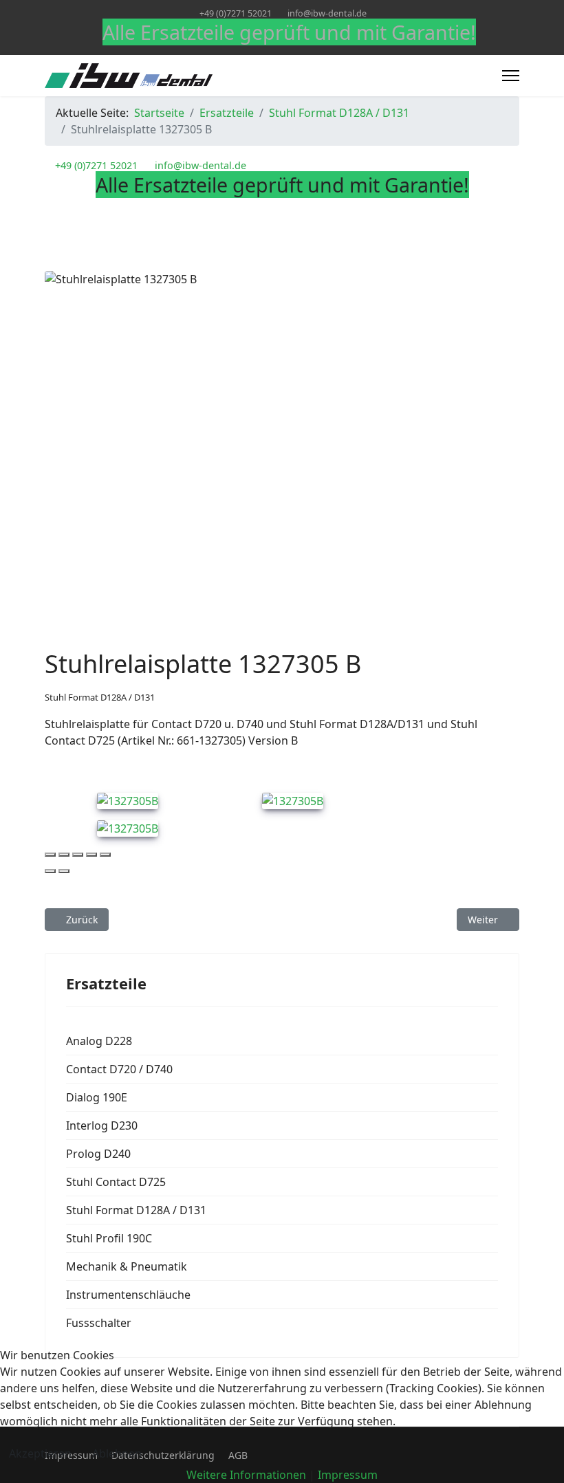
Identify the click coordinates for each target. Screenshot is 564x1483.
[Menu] (510, 75)
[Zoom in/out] (91, 855)
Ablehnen (117, 1453)
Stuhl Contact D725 (116, 1181)
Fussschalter (98, 1322)
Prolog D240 (98, 1153)
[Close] (50, 855)
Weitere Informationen (246, 1474)
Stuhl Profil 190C (109, 1238)
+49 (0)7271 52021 (235, 13)
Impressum (348, 1474)
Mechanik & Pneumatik (126, 1266)
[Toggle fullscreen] (77, 855)
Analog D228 (99, 1040)
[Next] (63, 871)
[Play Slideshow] (105, 855)
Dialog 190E (96, 1097)
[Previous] (50, 871)
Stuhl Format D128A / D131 (100, 697)
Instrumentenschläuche (128, 1294)
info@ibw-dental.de (327, 13)
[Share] (63, 855)
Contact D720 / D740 (119, 1069)
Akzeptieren (40, 1453)
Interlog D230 (102, 1125)
